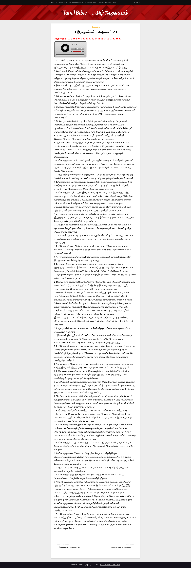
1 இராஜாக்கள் (95, 27)
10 (84, 38)
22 (119, 38)
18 (108, 38)
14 (96, 38)
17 (105, 38)
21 (116, 38)
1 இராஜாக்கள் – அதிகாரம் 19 (68, 547)
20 (114, 38)
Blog (114, 2)
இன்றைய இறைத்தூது (105, 2)
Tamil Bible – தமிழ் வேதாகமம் (95, 12)
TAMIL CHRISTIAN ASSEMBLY (110, 565)
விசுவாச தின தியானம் (91, 2)
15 (99, 38)
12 (90, 38)
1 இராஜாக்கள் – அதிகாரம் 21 (122, 547)
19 (111, 38)
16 (102, 38)
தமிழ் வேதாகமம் (60, 2)
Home (52, 2)
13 (93, 38)
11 (87, 38)
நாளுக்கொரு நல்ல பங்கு (75, 2)
